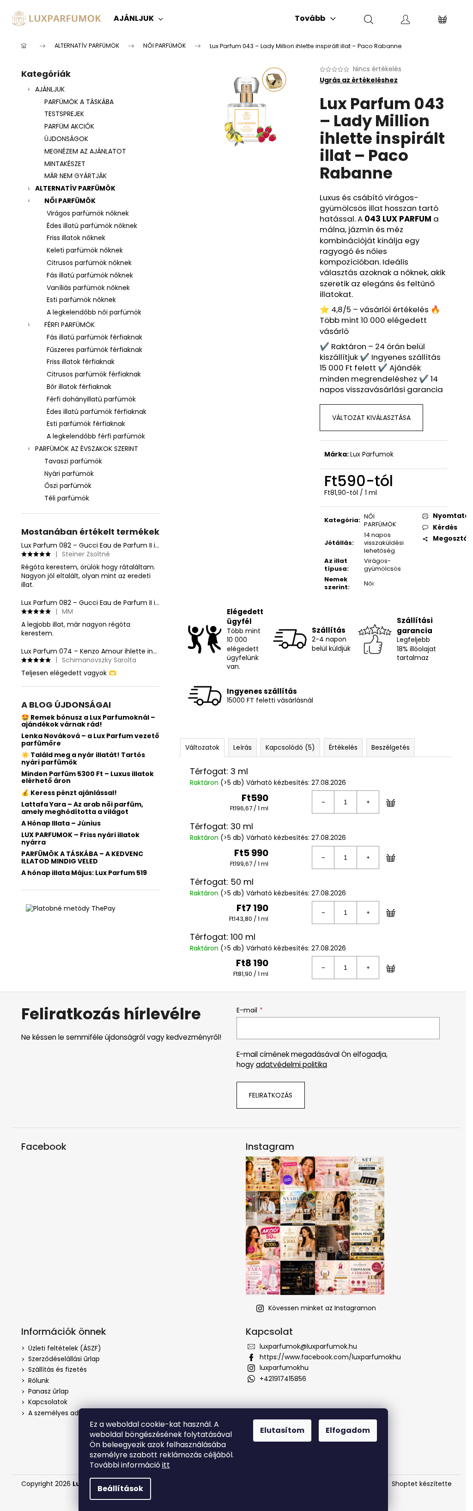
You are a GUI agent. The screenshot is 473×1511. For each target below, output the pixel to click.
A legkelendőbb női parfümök (94, 312)
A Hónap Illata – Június (61, 823)
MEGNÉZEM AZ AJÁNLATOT (85, 151)
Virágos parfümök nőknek (88, 213)
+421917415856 (283, 1378)
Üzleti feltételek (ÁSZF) (64, 1348)
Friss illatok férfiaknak (81, 361)
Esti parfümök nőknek (81, 299)
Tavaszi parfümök (73, 461)
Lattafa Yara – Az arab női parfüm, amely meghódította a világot (82, 808)
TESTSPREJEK (64, 113)
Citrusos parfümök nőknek (89, 262)
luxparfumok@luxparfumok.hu (308, 1346)
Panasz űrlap (48, 1391)
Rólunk (38, 1380)
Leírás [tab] (242, 747)
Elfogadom (348, 1430)
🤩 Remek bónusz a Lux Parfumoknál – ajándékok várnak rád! (88, 721)
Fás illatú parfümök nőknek (90, 275)
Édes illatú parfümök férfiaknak (96, 411)
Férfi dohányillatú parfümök (91, 399)
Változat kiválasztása (371, 417)
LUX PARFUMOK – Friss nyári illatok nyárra (80, 839)
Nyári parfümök (69, 473)
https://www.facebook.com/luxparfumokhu (330, 1357)
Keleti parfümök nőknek (85, 250)
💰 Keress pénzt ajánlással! (69, 792)
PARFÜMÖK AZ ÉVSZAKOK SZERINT (86, 448)
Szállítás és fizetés (57, 1369)
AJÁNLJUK (50, 89)
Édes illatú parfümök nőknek (92, 225)
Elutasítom (282, 1430)
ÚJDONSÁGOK (66, 138)
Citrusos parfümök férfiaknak (94, 374)
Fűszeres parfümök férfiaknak (94, 349)
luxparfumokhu (284, 1367)
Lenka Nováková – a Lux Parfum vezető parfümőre (90, 740)
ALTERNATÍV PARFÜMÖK (75, 188)
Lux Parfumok (372, 454)
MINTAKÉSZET (64, 163)
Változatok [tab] (202, 747)
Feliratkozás (270, 1095)
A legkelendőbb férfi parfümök (96, 436)
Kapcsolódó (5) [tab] (290, 747)
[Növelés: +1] (368, 802)
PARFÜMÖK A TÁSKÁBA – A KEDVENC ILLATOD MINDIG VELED (82, 858)
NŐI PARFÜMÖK (70, 200)
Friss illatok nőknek (76, 237)
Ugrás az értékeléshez (359, 80)
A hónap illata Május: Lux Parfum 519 (84, 873)
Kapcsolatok (47, 1401)
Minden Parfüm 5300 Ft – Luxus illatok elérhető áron (87, 778)
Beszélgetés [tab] (390, 747)
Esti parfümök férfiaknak (86, 423)
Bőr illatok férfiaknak (79, 386)
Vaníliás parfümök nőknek (88, 287)
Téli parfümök (66, 498)
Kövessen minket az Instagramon (322, 1308)
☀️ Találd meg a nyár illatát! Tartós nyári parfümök (83, 759)
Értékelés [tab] (343, 747)
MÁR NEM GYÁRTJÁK (75, 175)
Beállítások (120, 1488)
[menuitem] (138, 18)
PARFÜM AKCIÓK (69, 126)
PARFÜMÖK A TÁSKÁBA (79, 101)
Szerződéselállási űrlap (64, 1358)
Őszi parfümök (67, 485)
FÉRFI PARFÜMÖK (69, 324)
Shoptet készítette (422, 1484)
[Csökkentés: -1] (323, 802)
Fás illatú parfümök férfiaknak (94, 337)
